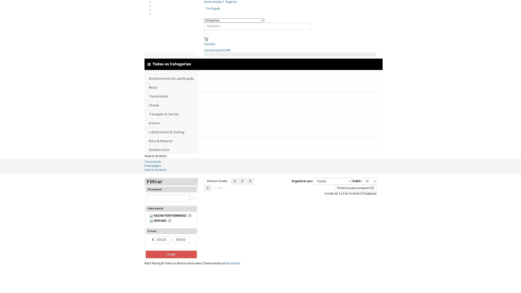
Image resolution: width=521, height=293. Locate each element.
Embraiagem (152, 166)
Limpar (171, 254)
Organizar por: (302, 181)
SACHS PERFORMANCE (169, 216)
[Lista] (214, 188)
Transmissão (152, 162)
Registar (231, 2)
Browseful (233, 263)
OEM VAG (159, 221)
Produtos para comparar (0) (355, 188)
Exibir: (357, 181)
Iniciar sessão (213, 2)
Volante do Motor (155, 170)
